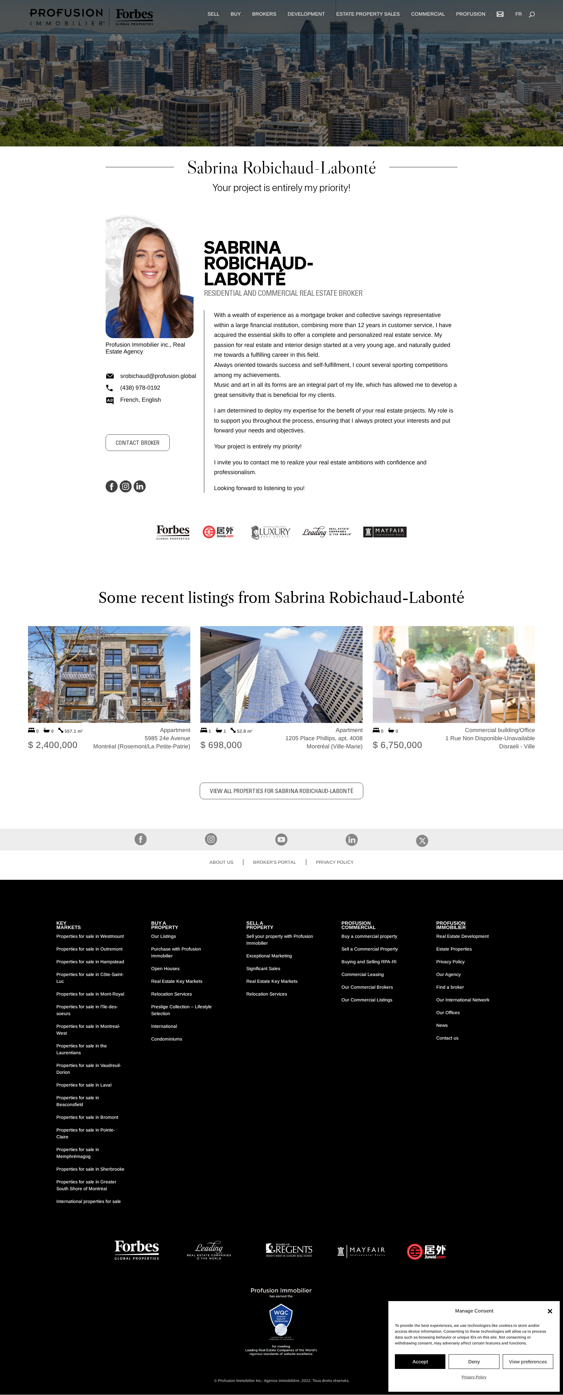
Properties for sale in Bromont (87, 1117)
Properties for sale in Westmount (90, 936)
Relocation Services (171, 994)
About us (221, 862)
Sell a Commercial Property (369, 949)
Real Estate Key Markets (176, 981)
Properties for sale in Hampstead (90, 961)
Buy (236, 14)
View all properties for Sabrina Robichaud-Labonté (281, 792)
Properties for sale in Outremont (89, 949)
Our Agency (448, 974)
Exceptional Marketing (269, 955)
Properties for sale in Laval (83, 1085)
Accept (420, 1361)
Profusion (470, 14)
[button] (550, 1311)
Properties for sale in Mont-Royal (90, 994)
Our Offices (448, 1012)
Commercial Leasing (362, 974)
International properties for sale (88, 1201)
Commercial (428, 14)
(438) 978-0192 (140, 387)
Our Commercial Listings (366, 999)
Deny (474, 1361)
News (442, 1025)
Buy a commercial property (369, 936)
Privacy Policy (474, 1377)
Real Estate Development (462, 936)
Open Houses (165, 968)
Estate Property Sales (368, 14)
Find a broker (450, 987)
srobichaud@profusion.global (157, 376)
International (164, 1026)
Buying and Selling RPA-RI (369, 961)
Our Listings (163, 936)
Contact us (447, 1038)
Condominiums (166, 1039)
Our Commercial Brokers (367, 987)
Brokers (264, 14)
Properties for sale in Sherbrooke (90, 1169)
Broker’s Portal (274, 862)
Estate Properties (454, 949)
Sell (213, 14)
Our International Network (462, 999)
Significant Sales (263, 968)
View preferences (528, 1361)
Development (306, 14)
